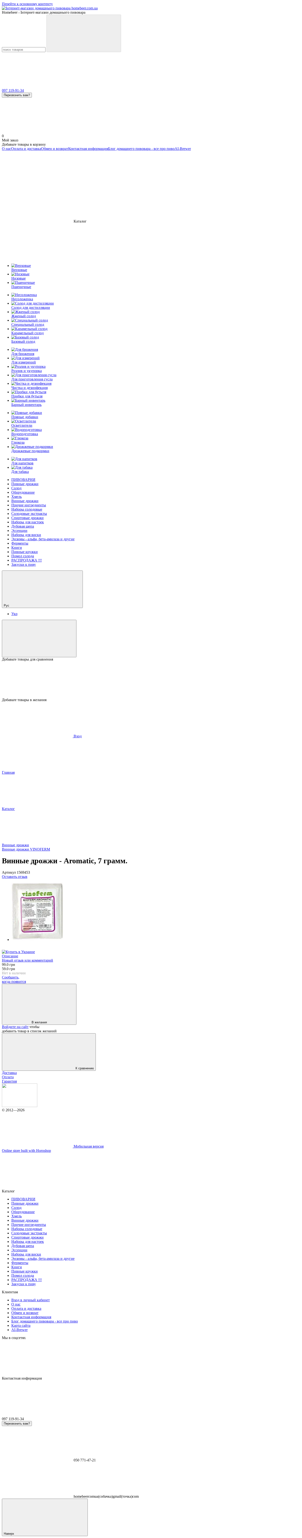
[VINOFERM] (18, 952)
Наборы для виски (26, 535)
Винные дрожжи (24, 501)
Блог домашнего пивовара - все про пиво (141, 149)
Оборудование (23, 492)
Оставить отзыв (14, 877)
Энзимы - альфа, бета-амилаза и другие (43, 539)
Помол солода (22, 556)
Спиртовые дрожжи (27, 518)
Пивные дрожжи (24, 484)
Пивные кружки (24, 552)
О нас (6, 149)
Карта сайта (20, 1325)
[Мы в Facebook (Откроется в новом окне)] (37, 185)
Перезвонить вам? (17, 95)
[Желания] (151, 680)
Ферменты (19, 543)
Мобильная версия (88, 1146)
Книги (16, 548)
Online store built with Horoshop (26, 1151)
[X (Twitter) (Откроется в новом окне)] (178, 185)
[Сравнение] (39, 638)
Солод (16, 488)
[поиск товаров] (83, 33)
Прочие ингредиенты (28, 505)
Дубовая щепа (22, 526)
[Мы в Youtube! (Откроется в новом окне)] (108, 185)
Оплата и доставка (26, 149)
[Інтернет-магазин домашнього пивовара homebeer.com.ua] (19, 1106)
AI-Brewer (183, 149)
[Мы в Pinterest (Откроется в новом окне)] (249, 185)
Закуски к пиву (23, 564)
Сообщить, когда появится (14, 979)
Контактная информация (88, 149)
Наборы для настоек (27, 522)
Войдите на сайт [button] (15, 1027)
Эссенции (19, 531)
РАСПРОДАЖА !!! (26, 560)
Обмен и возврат (54, 149)
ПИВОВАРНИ (23, 480)
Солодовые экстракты (29, 514)
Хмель (16, 497)
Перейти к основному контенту (27, 4)
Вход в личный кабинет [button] (30, 1300)
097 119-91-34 (13, 90)
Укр (14, 614)
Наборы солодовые (26, 509)
